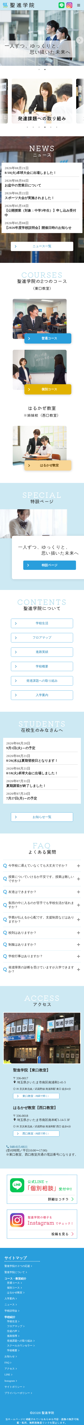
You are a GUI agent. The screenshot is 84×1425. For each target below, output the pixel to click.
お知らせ (9, 1356)
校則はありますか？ (22, 932)
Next (80, 38)
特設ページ (49, 565)
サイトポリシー (13, 1387)
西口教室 (36, 1133)
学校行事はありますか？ (25, 956)
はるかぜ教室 (49, 465)
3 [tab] (39, 127)
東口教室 (36, 1095)
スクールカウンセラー (19, 1345)
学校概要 (42, 666)
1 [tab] (39, 69)
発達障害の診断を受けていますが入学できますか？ (41, 969)
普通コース (49, 338)
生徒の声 (12, 1331)
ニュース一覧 (42, 246)
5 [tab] (51, 127)
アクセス (9, 1368)
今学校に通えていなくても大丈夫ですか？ (38, 865)
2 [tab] (45, 69)
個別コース (49, 389)
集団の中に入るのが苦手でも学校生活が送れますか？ (41, 905)
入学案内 (42, 695)
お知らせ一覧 (42, 817)
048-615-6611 (17, 1146)
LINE (7, 1374)
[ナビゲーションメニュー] (78, 5)
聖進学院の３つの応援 (17, 1266)
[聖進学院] (18, 5)
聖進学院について (14, 1272)
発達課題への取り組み (42, 680)
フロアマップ (42, 637)
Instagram (9, 1381)
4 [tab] (45, 127)
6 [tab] (57, 127)
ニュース (9, 1304)
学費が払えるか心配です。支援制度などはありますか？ (41, 919)
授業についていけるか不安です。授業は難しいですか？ (41, 878)
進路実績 (42, 651)
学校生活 (42, 623)
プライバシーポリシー (17, 1393)
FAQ (6, 1362)
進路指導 (12, 1336)
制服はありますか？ (22, 944)
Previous (4, 38)
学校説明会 (10, 1310)
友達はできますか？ (22, 891)
